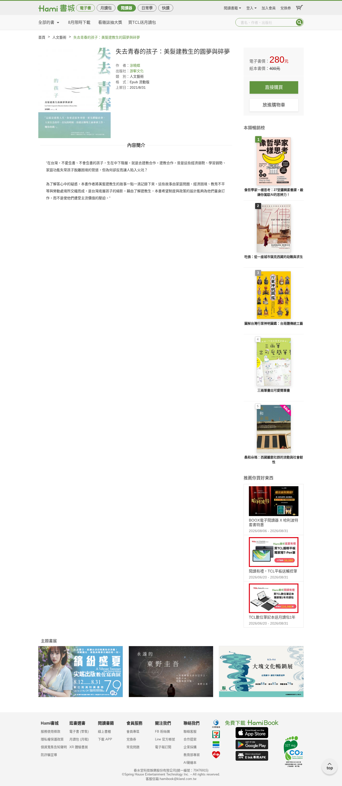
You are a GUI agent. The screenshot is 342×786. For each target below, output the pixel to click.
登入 (249, 7)
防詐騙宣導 (49, 755)
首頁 (41, 37)
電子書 (85, 8)
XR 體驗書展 (78, 747)
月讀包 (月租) (79, 739)
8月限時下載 (79, 22)
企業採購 (190, 747)
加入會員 (269, 7)
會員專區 (132, 731)
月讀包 (106, 8)
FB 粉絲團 (162, 731)
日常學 (147, 8)
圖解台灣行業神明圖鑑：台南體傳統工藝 (273, 323)
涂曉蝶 (135, 65)
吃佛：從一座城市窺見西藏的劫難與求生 (273, 257)
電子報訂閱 (163, 747)
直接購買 (274, 87)
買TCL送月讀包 (142, 22)
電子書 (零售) (79, 731)
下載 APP (105, 739)
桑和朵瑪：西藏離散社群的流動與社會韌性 (273, 459)
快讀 (165, 8)
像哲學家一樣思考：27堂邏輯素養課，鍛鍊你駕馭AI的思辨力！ (273, 192)
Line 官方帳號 (165, 739)
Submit (299, 22)
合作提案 (190, 739)
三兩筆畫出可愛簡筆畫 (273, 390)
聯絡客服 (190, 731)
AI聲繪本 (190, 762)
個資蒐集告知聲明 (54, 747)
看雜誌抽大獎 (110, 22)
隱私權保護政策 (52, 739)
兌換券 (285, 7)
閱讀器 (126, 8)
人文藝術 (59, 37)
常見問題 (132, 747)
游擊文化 (137, 71)
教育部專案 (192, 755)
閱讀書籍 (231, 7)
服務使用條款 (50, 731)
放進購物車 (274, 105)
